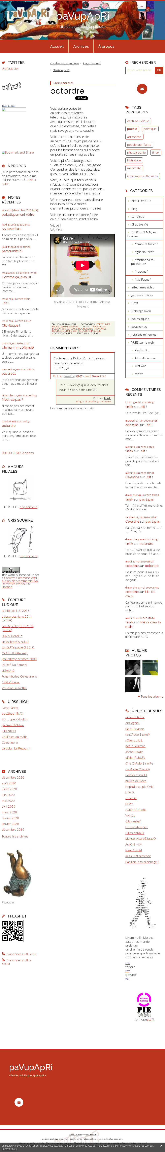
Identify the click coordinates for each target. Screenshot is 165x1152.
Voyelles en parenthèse (64, 63)
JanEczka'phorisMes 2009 (19, 659)
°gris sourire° (144, 252)
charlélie (95, 331)
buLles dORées (135, 781)
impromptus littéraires (142, 176)
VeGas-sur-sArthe (14, 688)
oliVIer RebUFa (135, 758)
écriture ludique (138, 121)
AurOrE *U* (133, 844)
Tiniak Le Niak (9, 106)
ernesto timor (134, 717)
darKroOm (142, 350)
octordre (8, 426)
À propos (106, 46)
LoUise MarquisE (136, 827)
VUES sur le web (142, 342)
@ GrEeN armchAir (138, 856)
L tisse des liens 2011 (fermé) (17, 618)
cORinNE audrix (135, 810)
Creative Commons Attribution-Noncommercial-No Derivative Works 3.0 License (20, 582)
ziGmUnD (8, 671)
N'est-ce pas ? (12, 399)
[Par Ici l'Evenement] (144, 1004)
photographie (136, 152)
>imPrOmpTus (141, 201)
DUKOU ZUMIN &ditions (18, 453)
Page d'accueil (92, 63)
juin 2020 (8, 795)
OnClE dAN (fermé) (15, 653)
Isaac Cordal (133, 850)
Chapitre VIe (139, 224)
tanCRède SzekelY (137, 734)
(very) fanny (10, 708)
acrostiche (134, 137)
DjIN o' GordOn (12, 636)
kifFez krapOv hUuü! (15, 642)
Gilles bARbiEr (134, 833)
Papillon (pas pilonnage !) (142, 862)
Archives (81, 46)
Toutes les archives (15, 836)
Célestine (132, 477)
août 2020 (9, 783)
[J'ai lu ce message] (161, 1145)
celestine (69, 376)
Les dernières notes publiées (83, 1139)
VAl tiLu (130, 815)
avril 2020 (8, 806)
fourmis (66, 331)
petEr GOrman (135, 746)
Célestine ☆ (10, 742)
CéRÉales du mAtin (15, 737)
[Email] (142, 89)
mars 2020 (9, 812)
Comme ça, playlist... (17, 277)
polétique (150, 129)
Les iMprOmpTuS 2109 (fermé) (17, 628)
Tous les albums (152, 696)
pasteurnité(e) (12, 251)
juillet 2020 (9, 789)
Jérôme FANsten (13, 725)
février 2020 (10, 818)
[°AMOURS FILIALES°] (21, 490)
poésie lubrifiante (139, 145)
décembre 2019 (13, 829)
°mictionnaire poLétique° (142, 262)
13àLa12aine (11, 682)
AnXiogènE (132, 723)
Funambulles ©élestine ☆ (19, 676)
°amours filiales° (146, 244)
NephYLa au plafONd (139, 787)
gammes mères (69, 326)
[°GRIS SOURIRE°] (21, 539)
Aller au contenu (13, 3)
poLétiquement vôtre (18, 214)
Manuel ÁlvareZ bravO (140, 838)
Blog (134, 209)
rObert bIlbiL (133, 740)
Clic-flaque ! (11, 325)
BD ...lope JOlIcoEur (15, 719)
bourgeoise (85, 328)
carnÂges (137, 216)
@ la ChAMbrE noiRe (139, 763)
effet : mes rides (142, 287)
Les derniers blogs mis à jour (55, 1139)
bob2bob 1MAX (12, 713)
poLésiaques (140, 319)
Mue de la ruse (145, 358)
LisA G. (130, 792)
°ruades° (141, 271)
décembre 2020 (13, 777)
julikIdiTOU (9, 731)
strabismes (139, 327)
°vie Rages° (143, 279)
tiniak (107, 398)
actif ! (150, 1019)
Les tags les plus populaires (110, 1139)
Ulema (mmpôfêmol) (18, 347)
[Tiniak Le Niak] (14, 124)
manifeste (134, 168)
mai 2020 (8, 801)
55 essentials (11, 229)
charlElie (131, 798)
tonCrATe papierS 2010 (18, 647)
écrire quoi (80, 331)
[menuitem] (56, 46)
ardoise (72, 328)
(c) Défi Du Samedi (14, 665)
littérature (134, 160)
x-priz (139, 374)
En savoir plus (9, 1149)
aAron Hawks (134, 752)
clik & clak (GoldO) (137, 769)
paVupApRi (82, 16)
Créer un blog (75, 1134)
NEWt (129, 804)
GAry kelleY (132, 821)
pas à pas (9, 373)
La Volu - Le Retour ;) (16, 748)
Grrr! (134, 303)
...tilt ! (5, 303)
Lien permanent (65, 324)
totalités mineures (144, 334)
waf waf (140, 366)
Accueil (57, 46)
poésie (132, 129)
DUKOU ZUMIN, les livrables (142, 234)
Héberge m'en (141, 311)
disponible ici (28, 507)
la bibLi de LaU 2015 (15, 611)
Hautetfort (91, 1134)
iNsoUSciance (134, 729)
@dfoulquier (10, 69)
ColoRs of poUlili (136, 775)
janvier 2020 (10, 824)
